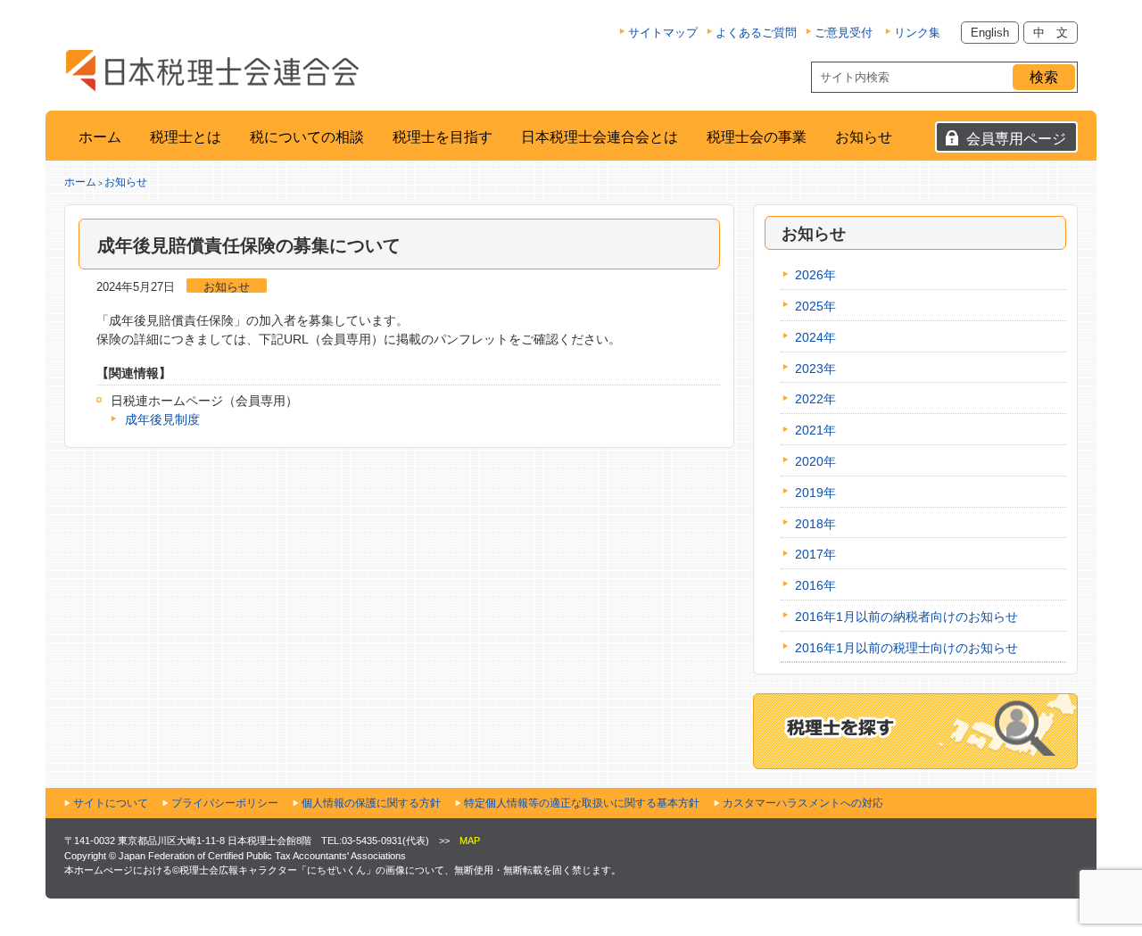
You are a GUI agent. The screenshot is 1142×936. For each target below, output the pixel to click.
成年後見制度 (162, 419)
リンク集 (917, 32)
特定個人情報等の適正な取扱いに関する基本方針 (581, 803)
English (990, 32)
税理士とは (185, 137)
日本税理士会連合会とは (599, 137)
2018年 (815, 524)
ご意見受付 (844, 32)
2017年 (815, 554)
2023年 (815, 368)
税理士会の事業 (757, 137)
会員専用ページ (1016, 138)
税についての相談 (307, 137)
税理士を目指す (442, 137)
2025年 (815, 306)
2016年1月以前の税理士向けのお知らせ (906, 648)
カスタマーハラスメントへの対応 (803, 803)
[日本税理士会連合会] (212, 70)
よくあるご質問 (756, 32)
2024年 (815, 337)
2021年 (815, 430)
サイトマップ (663, 32)
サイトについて (110, 803)
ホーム (100, 137)
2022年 (815, 399)
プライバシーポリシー (224, 803)
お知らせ (863, 137)
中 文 (1050, 32)
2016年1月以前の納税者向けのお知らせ (906, 616)
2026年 (815, 275)
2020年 (815, 461)
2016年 (815, 585)
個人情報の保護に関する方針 (371, 803)
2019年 (815, 492)
